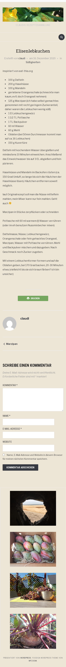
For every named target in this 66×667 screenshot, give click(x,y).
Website (7, 441)
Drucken (35, 298)
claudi (21, 58)
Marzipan (11, 343)
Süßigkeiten (33, 62)
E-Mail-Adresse (12, 428)
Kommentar (10, 385)
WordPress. (26, 658)
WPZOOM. (33, 661)
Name (6, 415)
